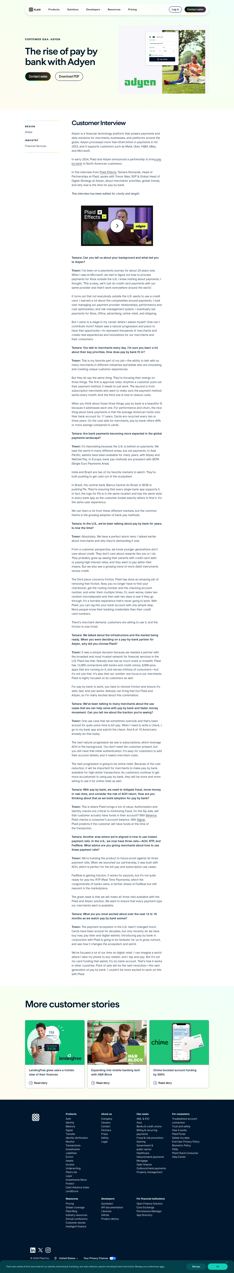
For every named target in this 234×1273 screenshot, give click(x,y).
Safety (105, 1137)
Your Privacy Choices (96, 1258)
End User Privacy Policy (185, 1141)
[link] (132, 9)
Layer (69, 1176)
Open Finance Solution (150, 1203)
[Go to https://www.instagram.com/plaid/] (48, 1250)
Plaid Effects (108, 172)
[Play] (117, 226)
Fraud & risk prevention (150, 1137)
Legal (104, 1141)
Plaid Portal (178, 1134)
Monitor (70, 1141)
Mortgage (142, 1160)
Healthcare (143, 1153)
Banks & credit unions (149, 1126)
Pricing (70, 1203)
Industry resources (76, 1215)
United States (67, 1258)
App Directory (144, 1215)
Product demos (110, 1218)
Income (70, 1164)
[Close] (226, 1262)
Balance (151, 815)
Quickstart (107, 1203)
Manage (196, 1266)
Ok (217, 1266)
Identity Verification (77, 1137)
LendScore (72, 1191)
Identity (70, 1122)
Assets (69, 1160)
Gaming (141, 1141)
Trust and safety (181, 1126)
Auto (139, 1122)
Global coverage (75, 1207)
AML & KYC (143, 1118)
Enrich (69, 1156)
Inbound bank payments (150, 1156)
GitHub (105, 1215)
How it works (179, 1130)
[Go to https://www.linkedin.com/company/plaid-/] (32, 1250)
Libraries (106, 1211)
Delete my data (180, 1137)
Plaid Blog (71, 1211)
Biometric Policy (181, 1145)
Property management (149, 1172)
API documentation (112, 1207)
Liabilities (71, 1153)
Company (106, 1118)
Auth (68, 1118)
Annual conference (77, 1218)
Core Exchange (145, 1207)
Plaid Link (71, 1172)
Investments (73, 1149)
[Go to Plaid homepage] (35, 9)
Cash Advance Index (77, 1187)
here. (162, 1266)
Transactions (73, 1145)
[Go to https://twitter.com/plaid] (40, 1250)
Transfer (70, 1134)
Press (104, 1134)
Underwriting (73, 1168)
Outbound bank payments (151, 1168)
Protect (70, 1183)
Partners (106, 1130)
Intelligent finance (76, 1226)
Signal (141, 819)
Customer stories (75, 1222)
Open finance (144, 1164)
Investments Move (76, 1179)
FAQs (175, 1149)
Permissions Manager (149, 1211)
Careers (105, 1122)
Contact (105, 1126)
